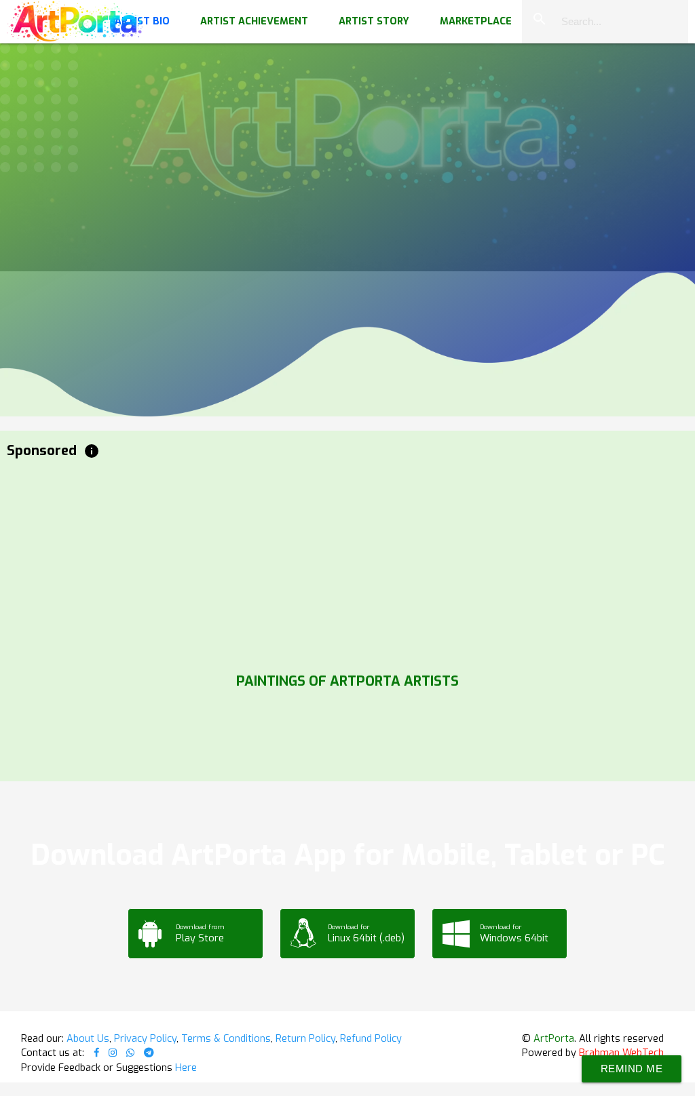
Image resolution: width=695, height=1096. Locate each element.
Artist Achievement (254, 21)
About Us (88, 1038)
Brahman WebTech (621, 1052)
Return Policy (305, 1038)
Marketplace (476, 21)
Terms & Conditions (226, 1038)
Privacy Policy (145, 1038)
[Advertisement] (347, 563)
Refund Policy (371, 1038)
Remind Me (632, 1068)
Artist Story (374, 21)
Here (186, 1067)
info (91, 451)
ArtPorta (553, 1038)
